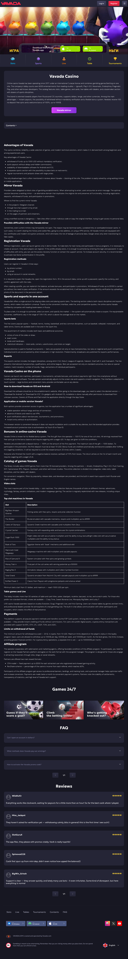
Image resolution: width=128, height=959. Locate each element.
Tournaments (39, 912)
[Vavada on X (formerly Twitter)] (113, 923)
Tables (26, 912)
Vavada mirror (64, 110)
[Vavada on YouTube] (119, 923)
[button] (125, 30)
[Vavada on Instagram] (107, 923)
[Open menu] (124, 3)
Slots (8, 912)
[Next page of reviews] (73, 893)
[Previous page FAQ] (55, 775)
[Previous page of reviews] (55, 893)
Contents (54, 912)
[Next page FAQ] (73, 775)
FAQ (65, 912)
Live (17, 912)
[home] (11, 3)
